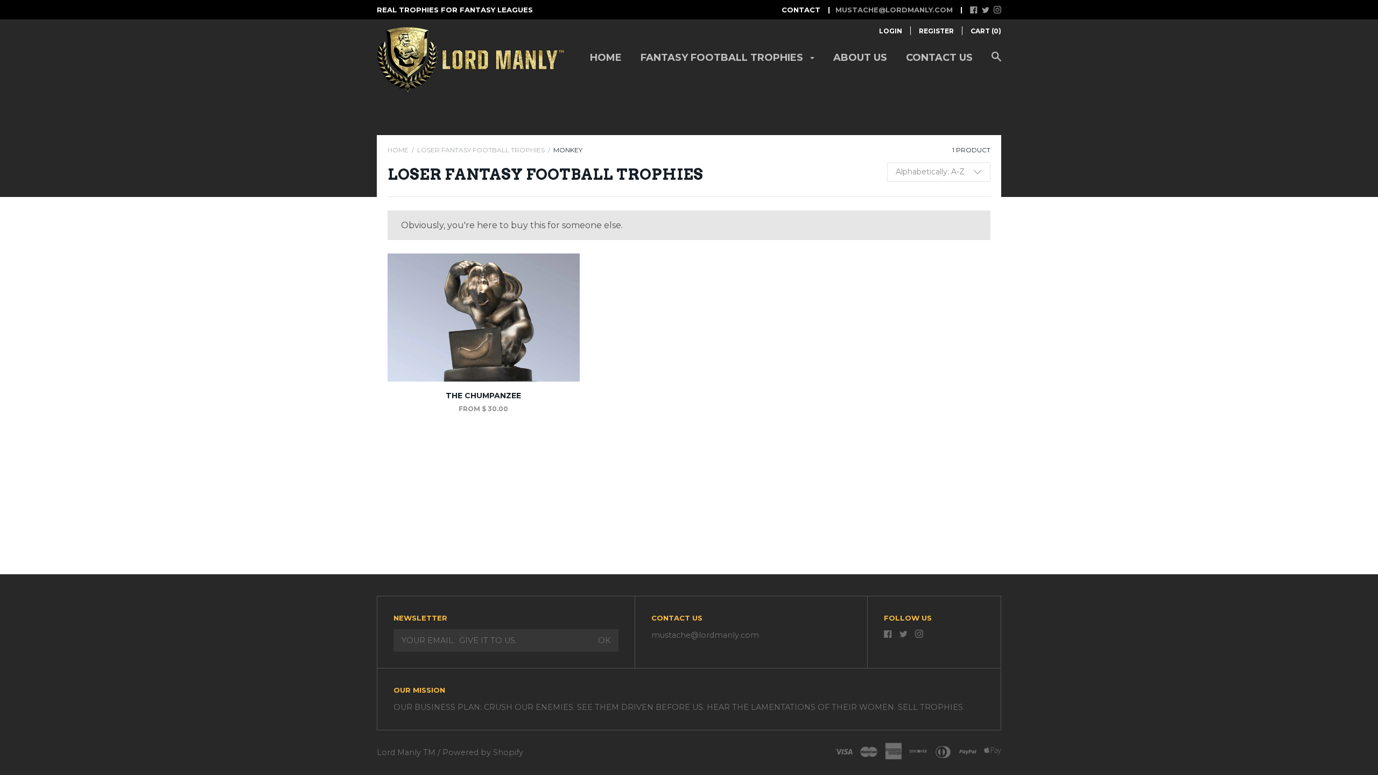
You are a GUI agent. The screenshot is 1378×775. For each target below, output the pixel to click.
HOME (398, 150)
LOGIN (890, 31)
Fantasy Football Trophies (723, 58)
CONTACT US (939, 58)
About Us (860, 58)
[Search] (996, 62)
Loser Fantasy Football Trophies (481, 150)
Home (606, 58)
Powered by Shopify (482, 752)
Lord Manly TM (406, 752)
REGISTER (936, 31)
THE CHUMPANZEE (483, 395)
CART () (986, 31)
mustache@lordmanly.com (894, 9)
